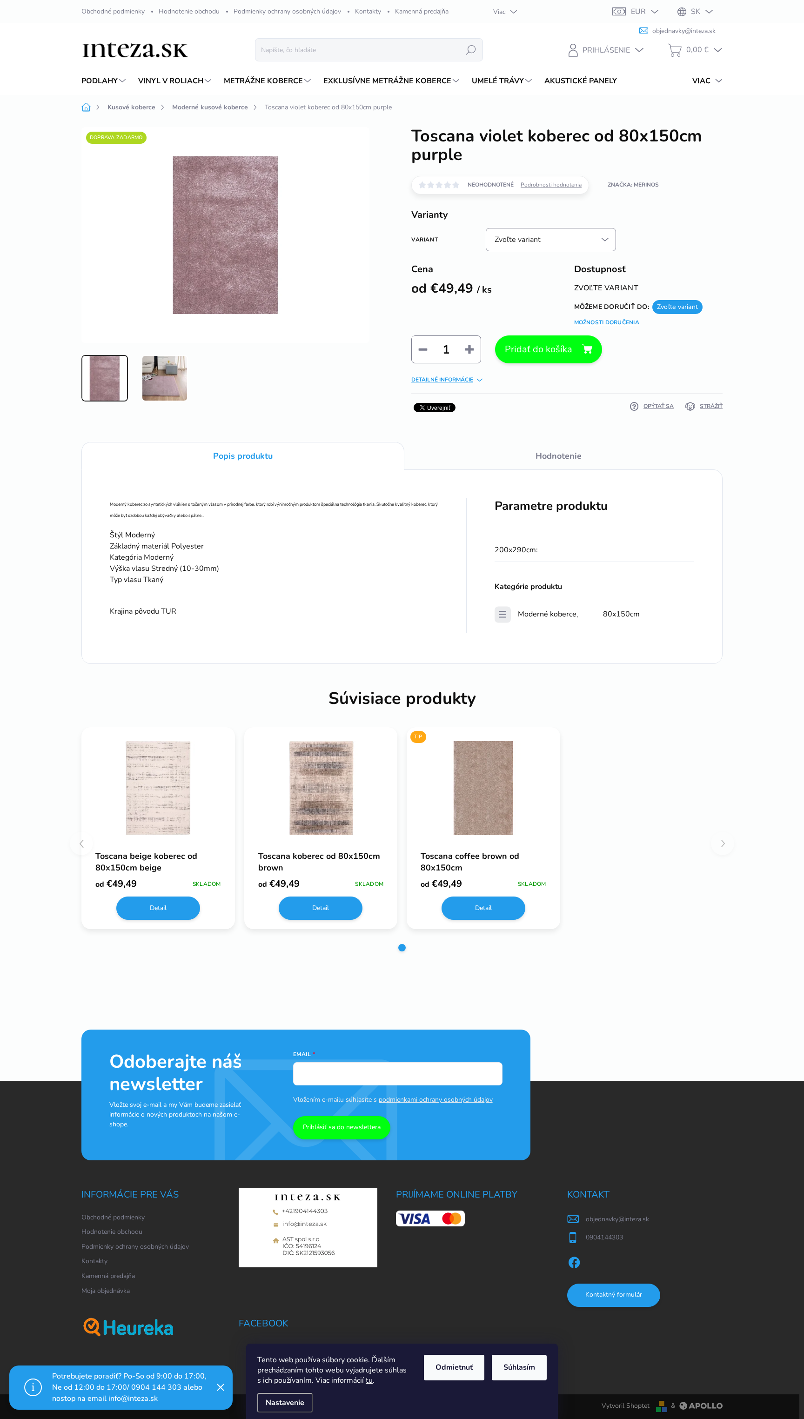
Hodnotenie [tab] (559, 456)
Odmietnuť (454, 1367)
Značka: (633, 184)
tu (369, 1380)
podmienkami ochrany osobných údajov (436, 1099)
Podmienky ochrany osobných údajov (287, 11)
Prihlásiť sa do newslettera (342, 1127)
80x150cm (621, 614)
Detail (158, 908)
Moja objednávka (105, 1290)
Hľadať (471, 49)
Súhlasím (519, 1367)
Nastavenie (285, 1403)
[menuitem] (104, 81)
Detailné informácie (442, 379)
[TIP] (483, 788)
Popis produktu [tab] (243, 456)
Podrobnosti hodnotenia (551, 184)
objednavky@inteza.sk (617, 1219)
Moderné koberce (547, 614)
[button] (402, 947)
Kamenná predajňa (422, 11)
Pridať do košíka (538, 349)
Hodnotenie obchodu (189, 11)
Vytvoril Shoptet (626, 1405)
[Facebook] (574, 1261)
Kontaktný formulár (613, 1294)
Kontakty (368, 11)
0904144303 (604, 1237)
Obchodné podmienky (113, 11)
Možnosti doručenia (606, 322)
